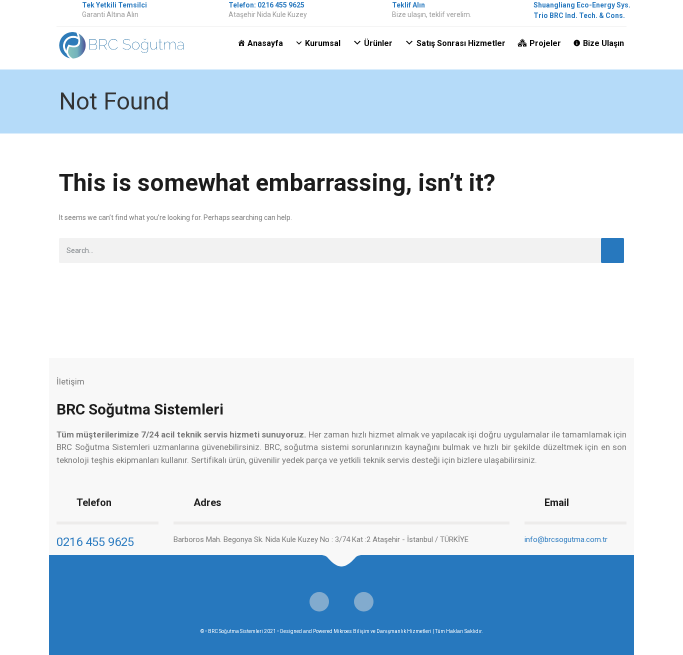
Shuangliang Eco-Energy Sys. (582, 5)
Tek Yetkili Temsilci (114, 5)
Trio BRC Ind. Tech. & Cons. (579, 16)
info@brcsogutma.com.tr (566, 539)
